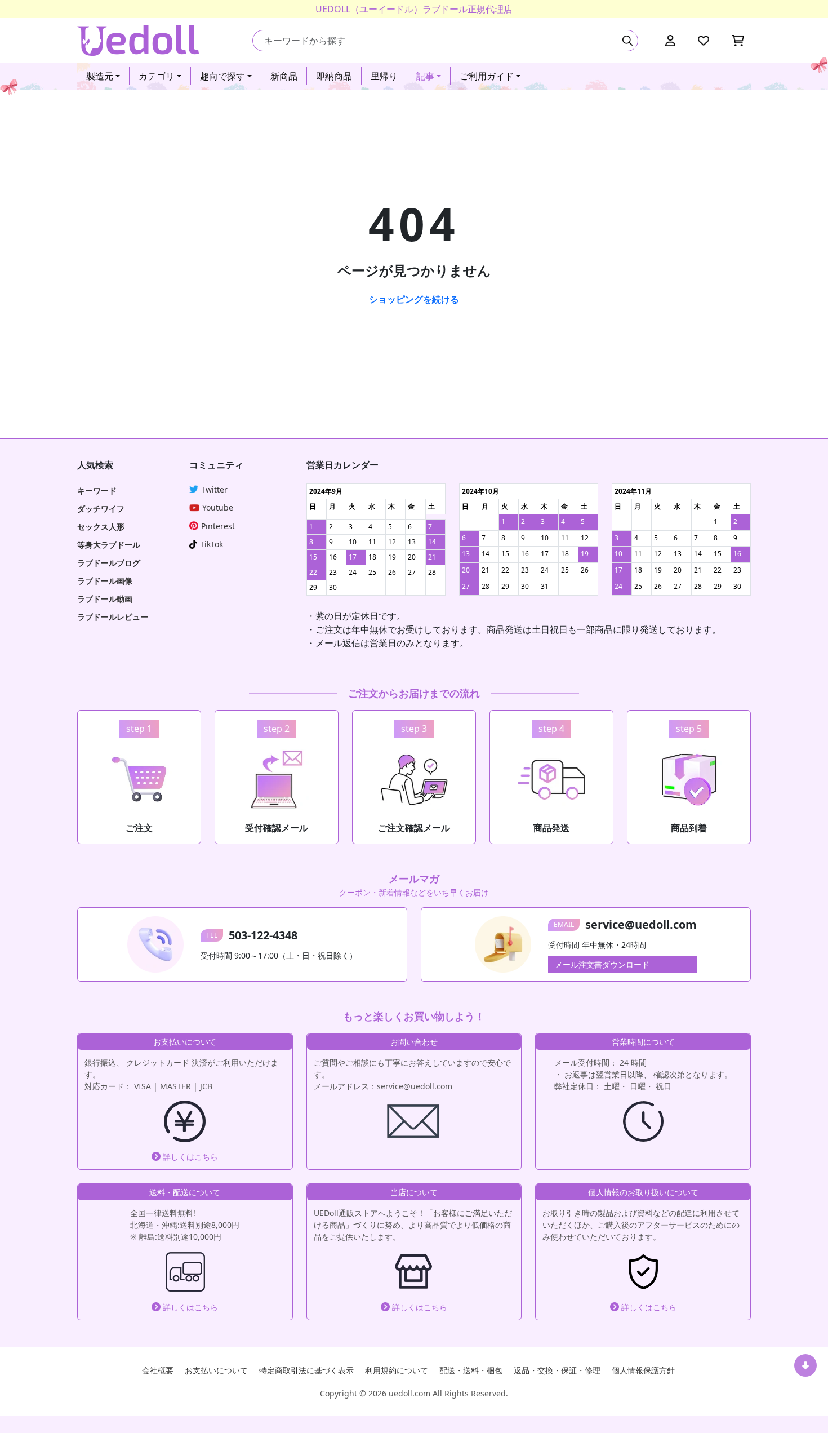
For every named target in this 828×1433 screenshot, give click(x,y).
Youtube (217, 507)
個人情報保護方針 (643, 1370)
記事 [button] (425, 76)
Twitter (214, 489)
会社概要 (157, 1370)
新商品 (283, 76)
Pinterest (218, 526)
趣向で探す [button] (222, 76)
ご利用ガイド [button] (487, 76)
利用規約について (396, 1370)
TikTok (211, 544)
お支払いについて (216, 1370)
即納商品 (334, 76)
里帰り (384, 76)
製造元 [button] (99, 76)
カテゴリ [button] (157, 76)
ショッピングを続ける (414, 299)
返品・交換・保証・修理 (557, 1370)
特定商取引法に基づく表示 (306, 1370)
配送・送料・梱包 (470, 1370)
